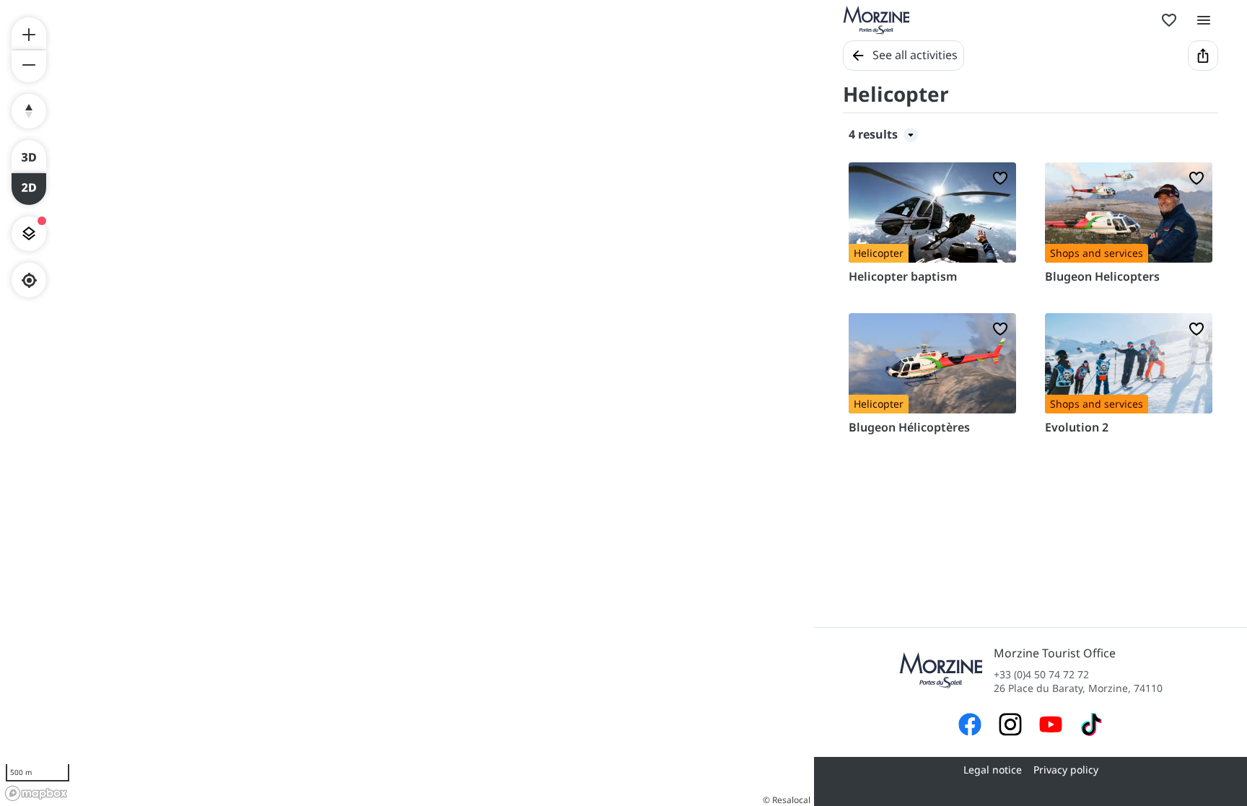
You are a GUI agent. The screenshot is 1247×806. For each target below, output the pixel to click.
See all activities (915, 55)
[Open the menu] (1203, 20)
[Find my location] (29, 280)
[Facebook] (969, 726)
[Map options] (29, 233)
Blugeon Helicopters (1102, 276)
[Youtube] (1050, 726)
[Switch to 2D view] (29, 189)
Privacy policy (1065, 769)
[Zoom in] (29, 33)
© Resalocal (786, 800)
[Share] (1203, 55)
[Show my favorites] (1169, 20)
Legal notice (992, 769)
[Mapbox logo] (36, 793)
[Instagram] (1010, 726)
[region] (407, 403)
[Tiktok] (1091, 726)
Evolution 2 (1076, 427)
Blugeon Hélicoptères (909, 427)
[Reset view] (29, 111)
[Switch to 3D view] (29, 156)
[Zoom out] (29, 66)
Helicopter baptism (903, 276)
